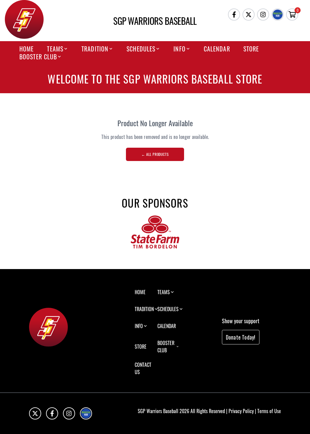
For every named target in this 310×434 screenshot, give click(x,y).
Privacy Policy (241, 411)
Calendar (217, 49)
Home (26, 49)
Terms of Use (269, 411)
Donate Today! (241, 337)
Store (251, 49)
